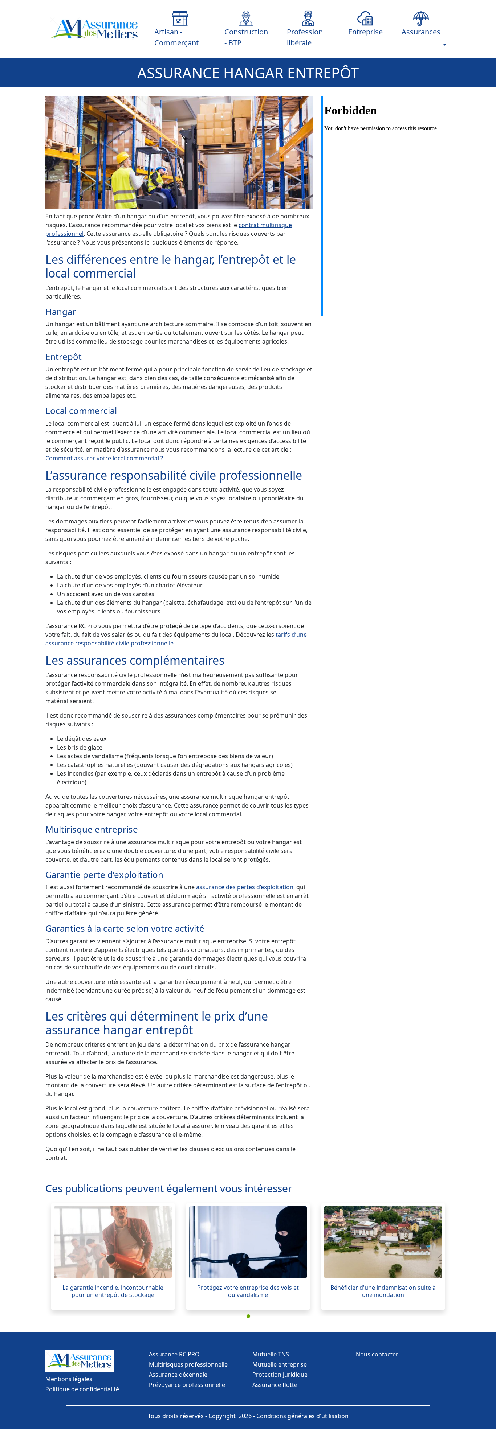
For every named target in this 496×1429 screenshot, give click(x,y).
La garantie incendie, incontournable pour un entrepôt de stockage (112, 1291)
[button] (421, 23)
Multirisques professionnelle (188, 1364)
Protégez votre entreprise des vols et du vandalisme (248, 1291)
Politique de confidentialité (82, 1389)
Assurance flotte (274, 1385)
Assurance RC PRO (174, 1354)
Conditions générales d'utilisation (302, 1416)
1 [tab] (249, 1317)
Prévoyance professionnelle (187, 1385)
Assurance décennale (178, 1375)
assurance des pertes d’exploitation (244, 887)
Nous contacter (377, 1354)
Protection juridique (280, 1375)
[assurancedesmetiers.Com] (95, 29)
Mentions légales (68, 1379)
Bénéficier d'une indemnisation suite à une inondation (383, 1291)
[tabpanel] (112, 1256)
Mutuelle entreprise (279, 1364)
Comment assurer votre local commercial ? (104, 458)
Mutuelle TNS (270, 1354)
